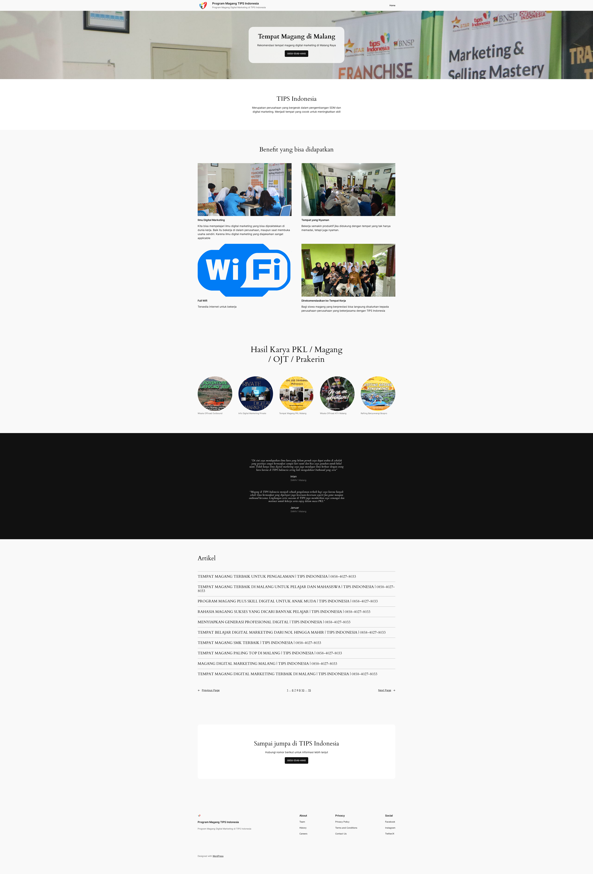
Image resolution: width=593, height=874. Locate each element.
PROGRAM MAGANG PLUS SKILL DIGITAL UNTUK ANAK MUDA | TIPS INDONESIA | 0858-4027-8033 (288, 601)
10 (302, 690)
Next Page (386, 690)
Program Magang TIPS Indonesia (235, 3)
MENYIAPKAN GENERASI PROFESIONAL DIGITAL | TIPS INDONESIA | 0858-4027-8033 (274, 622)
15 (309, 690)
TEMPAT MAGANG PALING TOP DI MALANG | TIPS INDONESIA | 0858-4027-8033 (270, 653)
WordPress (218, 856)
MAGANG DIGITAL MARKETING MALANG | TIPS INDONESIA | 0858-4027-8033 (267, 664)
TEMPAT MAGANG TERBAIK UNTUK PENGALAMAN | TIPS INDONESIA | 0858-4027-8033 (277, 577)
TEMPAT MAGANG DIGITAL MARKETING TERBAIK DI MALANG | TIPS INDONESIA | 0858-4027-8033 (287, 674)
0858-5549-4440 (296, 53)
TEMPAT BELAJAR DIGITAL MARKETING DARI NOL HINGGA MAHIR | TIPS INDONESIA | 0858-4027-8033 (292, 633)
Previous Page (209, 690)
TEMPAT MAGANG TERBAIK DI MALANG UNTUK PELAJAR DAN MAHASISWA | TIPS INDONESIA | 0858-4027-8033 (296, 589)
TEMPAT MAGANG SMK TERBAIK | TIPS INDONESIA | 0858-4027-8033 (259, 643)
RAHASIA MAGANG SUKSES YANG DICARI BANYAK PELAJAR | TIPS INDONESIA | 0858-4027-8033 (284, 612)
